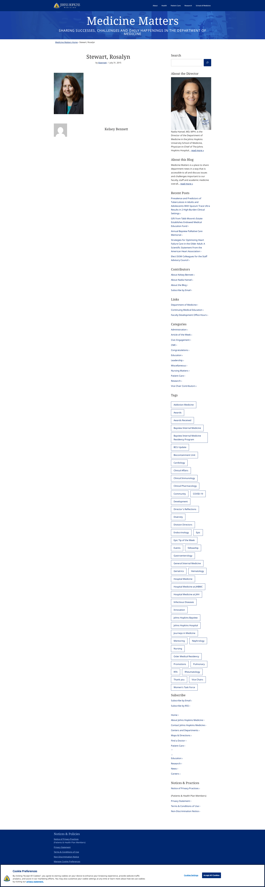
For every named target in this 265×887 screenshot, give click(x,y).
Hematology (197, 571)
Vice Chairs (197, 679)
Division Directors (183, 524)
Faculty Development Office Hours (189, 314)
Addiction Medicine (184, 404)
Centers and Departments (184, 730)
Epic (198, 532)
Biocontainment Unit (184, 455)
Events (177, 547)
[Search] (207, 62)
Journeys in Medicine (184, 633)
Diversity (178, 516)
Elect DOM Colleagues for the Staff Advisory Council (189, 258)
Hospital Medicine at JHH (186, 594)
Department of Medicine (184, 304)
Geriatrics (179, 571)
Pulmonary (199, 664)
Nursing (178, 648)
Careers (175, 773)
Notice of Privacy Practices (185, 788)
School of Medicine (203, 5)
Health (164, 5)
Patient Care (176, 5)
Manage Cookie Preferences (67, 861)
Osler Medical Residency (186, 656)
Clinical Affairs (181, 470)
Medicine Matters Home (66, 42)
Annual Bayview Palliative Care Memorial (186, 233)
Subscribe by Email (181, 290)
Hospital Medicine (183, 578)
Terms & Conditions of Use (185, 806)
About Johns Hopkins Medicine (187, 720)
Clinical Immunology (184, 478)
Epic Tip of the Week (184, 540)
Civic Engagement (180, 339)
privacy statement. (35, 881)
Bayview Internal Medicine (187, 428)
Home (174, 714)
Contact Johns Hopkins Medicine (188, 725)
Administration (179, 329)
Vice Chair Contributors (183, 385)
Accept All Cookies (211, 875)
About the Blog (179, 285)
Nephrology (198, 640)
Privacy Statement (180, 801)
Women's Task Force (184, 687)
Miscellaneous (178, 365)
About (155, 5)
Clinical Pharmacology (185, 485)
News (174, 768)
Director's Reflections (185, 509)
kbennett (102, 62)
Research (188, 5)
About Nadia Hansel (181, 279)
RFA (175, 671)
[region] (132, 876)
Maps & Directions (180, 735)
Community (180, 493)
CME (173, 345)
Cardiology (179, 462)
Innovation (179, 609)
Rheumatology (192, 671)
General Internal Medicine (187, 563)
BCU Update (180, 447)
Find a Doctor (178, 740)
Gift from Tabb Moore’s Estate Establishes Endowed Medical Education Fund (186, 222)
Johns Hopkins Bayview (186, 617)
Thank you (179, 679)
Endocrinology (181, 532)
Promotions (180, 664)
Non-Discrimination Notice (185, 811)
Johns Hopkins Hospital (186, 625)
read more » (197, 150)
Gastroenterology (183, 555)
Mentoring (179, 640)
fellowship (193, 547)
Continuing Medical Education (186, 309)
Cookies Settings (191, 875)
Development (181, 501)
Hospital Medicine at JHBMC (188, 586)
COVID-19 (198, 493)
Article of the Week (181, 334)
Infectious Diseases (184, 602)
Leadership (177, 360)
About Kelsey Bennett (182, 274)
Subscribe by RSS (180, 705)
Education (176, 355)
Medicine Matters (133, 20)
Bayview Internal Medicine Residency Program (187, 437)
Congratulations (179, 350)
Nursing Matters (179, 370)
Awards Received (182, 420)
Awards (177, 412)
